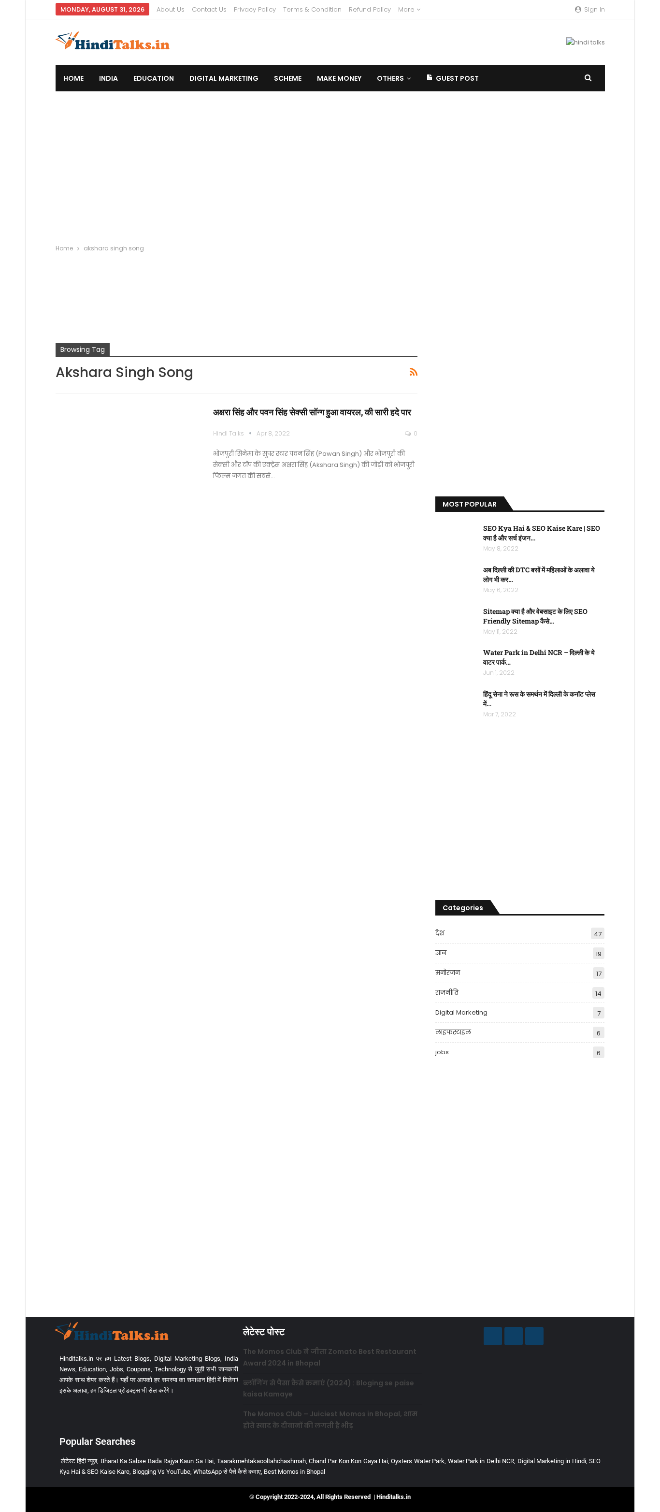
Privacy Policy (255, 9)
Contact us (209, 9)
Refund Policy (370, 9)
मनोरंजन (447, 972)
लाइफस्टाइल (453, 1032)
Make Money (339, 78)
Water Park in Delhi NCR (481, 1461)
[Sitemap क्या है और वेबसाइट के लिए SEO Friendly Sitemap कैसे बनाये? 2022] (456, 622)
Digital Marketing (223, 78)
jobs (442, 1052)
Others (390, 78)
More (407, 9)
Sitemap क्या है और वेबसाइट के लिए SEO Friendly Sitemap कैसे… (535, 616)
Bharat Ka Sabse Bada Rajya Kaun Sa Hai (157, 1461)
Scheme (287, 78)
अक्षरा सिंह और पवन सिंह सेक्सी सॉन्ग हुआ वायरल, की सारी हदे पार (312, 412)
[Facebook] (493, 1336)
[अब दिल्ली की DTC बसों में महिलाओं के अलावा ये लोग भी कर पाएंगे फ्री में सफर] (456, 580)
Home (73, 78)
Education (153, 78)
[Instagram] (513, 1336)
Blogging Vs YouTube (161, 1471)
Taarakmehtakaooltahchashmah (261, 1461)
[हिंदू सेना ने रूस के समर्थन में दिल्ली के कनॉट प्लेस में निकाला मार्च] (456, 704)
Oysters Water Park (418, 1461)
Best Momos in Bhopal (294, 1471)
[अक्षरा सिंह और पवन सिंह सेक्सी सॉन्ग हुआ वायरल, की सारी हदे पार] (128, 452)
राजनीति (447, 992)
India (108, 78)
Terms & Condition (312, 9)
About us (171, 9)
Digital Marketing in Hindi (551, 1461)
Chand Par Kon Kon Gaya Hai (348, 1461)
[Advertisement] (330, 164)
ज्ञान (440, 953)
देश (440, 933)
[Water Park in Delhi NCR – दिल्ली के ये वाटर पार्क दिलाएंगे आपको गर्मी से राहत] (456, 663)
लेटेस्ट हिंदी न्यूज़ (79, 1461)
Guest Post (457, 78)
